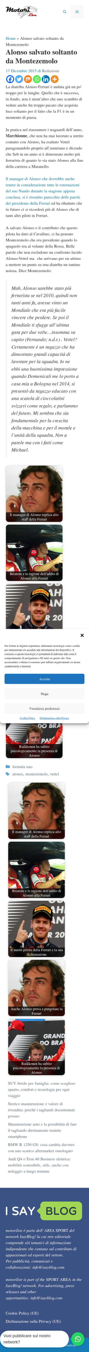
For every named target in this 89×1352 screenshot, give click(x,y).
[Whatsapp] (37, 79)
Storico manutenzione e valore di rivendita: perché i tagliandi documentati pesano (41, 1110)
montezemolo (36, 773)
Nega (44, 693)
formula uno (22, 766)
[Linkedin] (46, 79)
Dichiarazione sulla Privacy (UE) (33, 1321)
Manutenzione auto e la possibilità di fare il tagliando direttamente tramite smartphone (42, 1130)
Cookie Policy (27, 717)
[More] (55, 79)
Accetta (44, 678)
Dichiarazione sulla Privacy (54, 717)
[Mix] (28, 79)
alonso (17, 773)
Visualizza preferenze (44, 708)
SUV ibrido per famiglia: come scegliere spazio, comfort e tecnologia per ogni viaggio (41, 1089)
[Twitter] (19, 79)
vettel (54, 773)
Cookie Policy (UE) (22, 1313)
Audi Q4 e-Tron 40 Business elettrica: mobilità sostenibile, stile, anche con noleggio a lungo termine (39, 1165)
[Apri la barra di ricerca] (65, 12)
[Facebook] (10, 79)
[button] (82, 635)
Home (11, 38)
